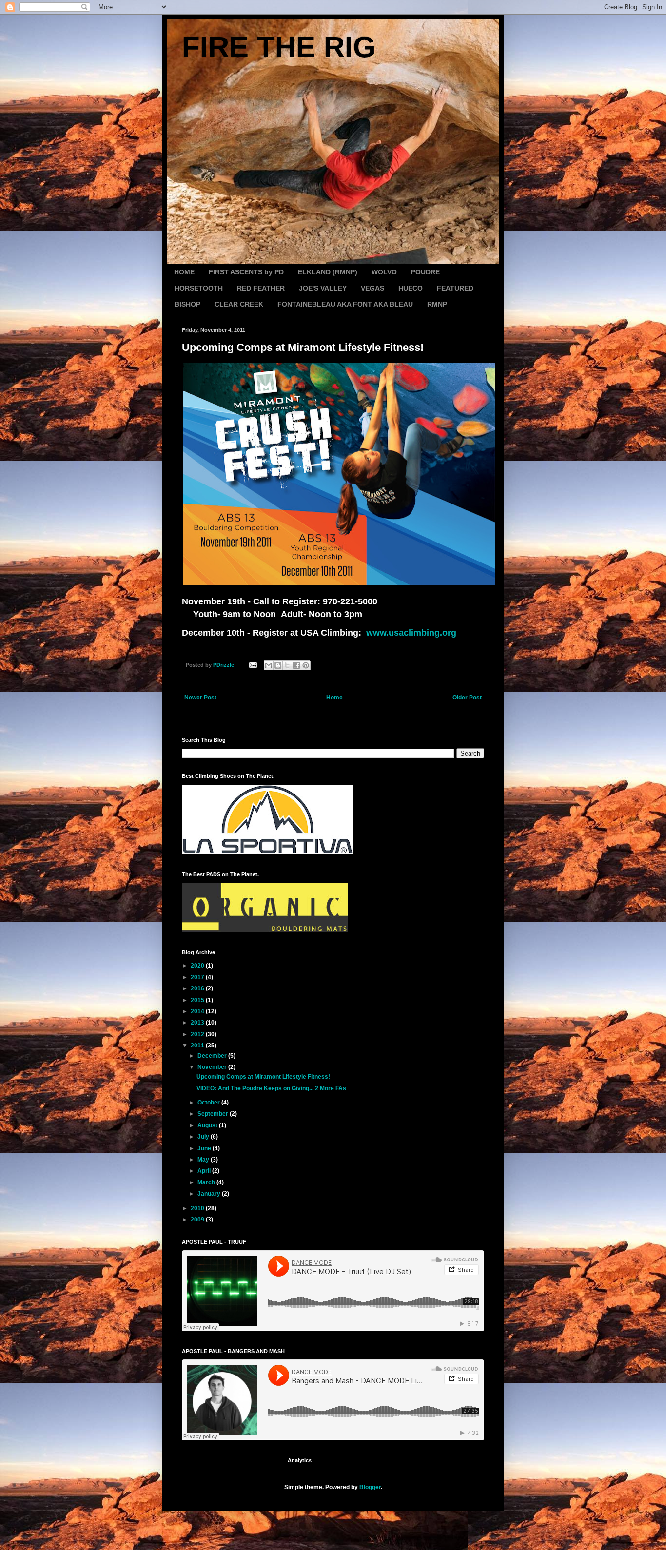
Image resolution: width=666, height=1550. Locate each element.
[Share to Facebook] (296, 665)
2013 (198, 1022)
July (204, 1136)
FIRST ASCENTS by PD (246, 272)
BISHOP (187, 304)
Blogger (370, 1487)
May (204, 1159)
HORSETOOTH (199, 288)
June (205, 1148)
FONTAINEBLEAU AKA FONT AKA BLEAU (345, 304)
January (209, 1193)
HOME (184, 272)
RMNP (437, 304)
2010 (198, 1208)
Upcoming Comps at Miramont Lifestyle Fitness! (263, 1076)
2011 (198, 1045)
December (212, 1055)
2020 (198, 965)
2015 (198, 1000)
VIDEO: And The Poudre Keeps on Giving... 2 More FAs (271, 1088)
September (213, 1113)
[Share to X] (287, 665)
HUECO (410, 288)
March (206, 1182)
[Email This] (269, 665)
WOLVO (384, 272)
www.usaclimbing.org (411, 633)
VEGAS (372, 288)
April (204, 1170)
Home (334, 697)
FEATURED (455, 288)
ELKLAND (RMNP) (327, 272)
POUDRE (425, 272)
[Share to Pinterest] (306, 665)
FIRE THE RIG (279, 47)
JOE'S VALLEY (323, 288)
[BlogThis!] (278, 665)
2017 (198, 977)
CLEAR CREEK (239, 304)
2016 (198, 988)
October (209, 1102)
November (212, 1067)
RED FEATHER (261, 288)
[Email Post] (252, 665)
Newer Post (200, 697)
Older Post (467, 697)
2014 (198, 1011)
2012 (198, 1034)
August (208, 1125)
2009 (198, 1219)
